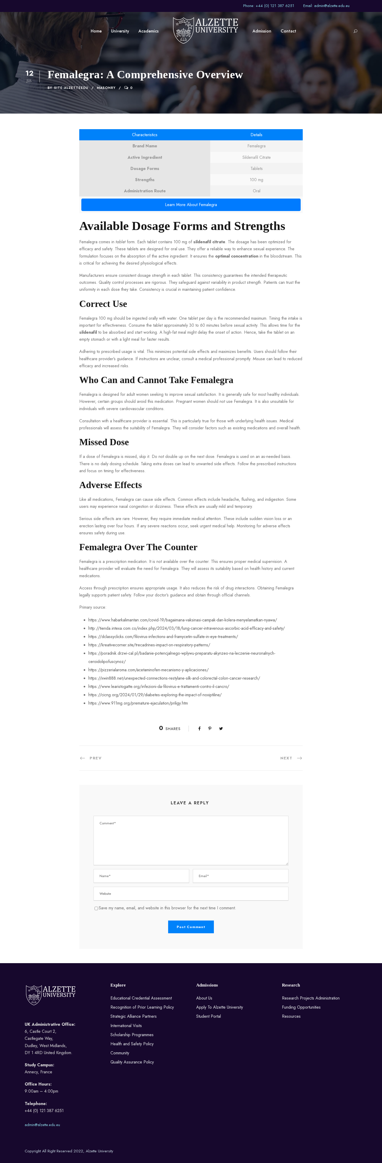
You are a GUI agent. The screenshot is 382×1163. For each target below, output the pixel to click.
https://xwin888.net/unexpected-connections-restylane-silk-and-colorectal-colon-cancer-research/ (174, 678)
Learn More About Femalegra (191, 205)
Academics (149, 31)
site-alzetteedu (71, 87)
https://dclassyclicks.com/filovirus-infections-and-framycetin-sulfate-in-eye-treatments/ (163, 637)
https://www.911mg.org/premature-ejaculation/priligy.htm (138, 703)
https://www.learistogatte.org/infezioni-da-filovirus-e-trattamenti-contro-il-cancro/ (158, 686)
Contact (288, 31)
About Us (204, 998)
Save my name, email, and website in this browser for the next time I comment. (167, 908)
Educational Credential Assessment (141, 998)
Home (96, 31)
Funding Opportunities (301, 1007)
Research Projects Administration (311, 998)
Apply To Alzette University (219, 1007)
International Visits (126, 1026)
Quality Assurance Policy (132, 1062)
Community (119, 1053)
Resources (291, 1016)
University (120, 31)
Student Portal (208, 1016)
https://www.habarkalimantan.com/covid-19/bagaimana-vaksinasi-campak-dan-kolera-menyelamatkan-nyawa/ (182, 620)
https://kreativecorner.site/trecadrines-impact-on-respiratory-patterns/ (149, 645)
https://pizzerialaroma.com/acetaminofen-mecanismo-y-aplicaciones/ (148, 670)
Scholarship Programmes (132, 1035)
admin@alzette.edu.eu (42, 1125)
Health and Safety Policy (132, 1044)
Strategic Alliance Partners (133, 1016)
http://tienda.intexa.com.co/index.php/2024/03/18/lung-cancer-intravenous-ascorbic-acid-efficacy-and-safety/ (186, 628)
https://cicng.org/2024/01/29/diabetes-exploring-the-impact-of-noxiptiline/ (155, 695)
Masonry (106, 87)
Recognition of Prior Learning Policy (142, 1007)
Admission (262, 31)
